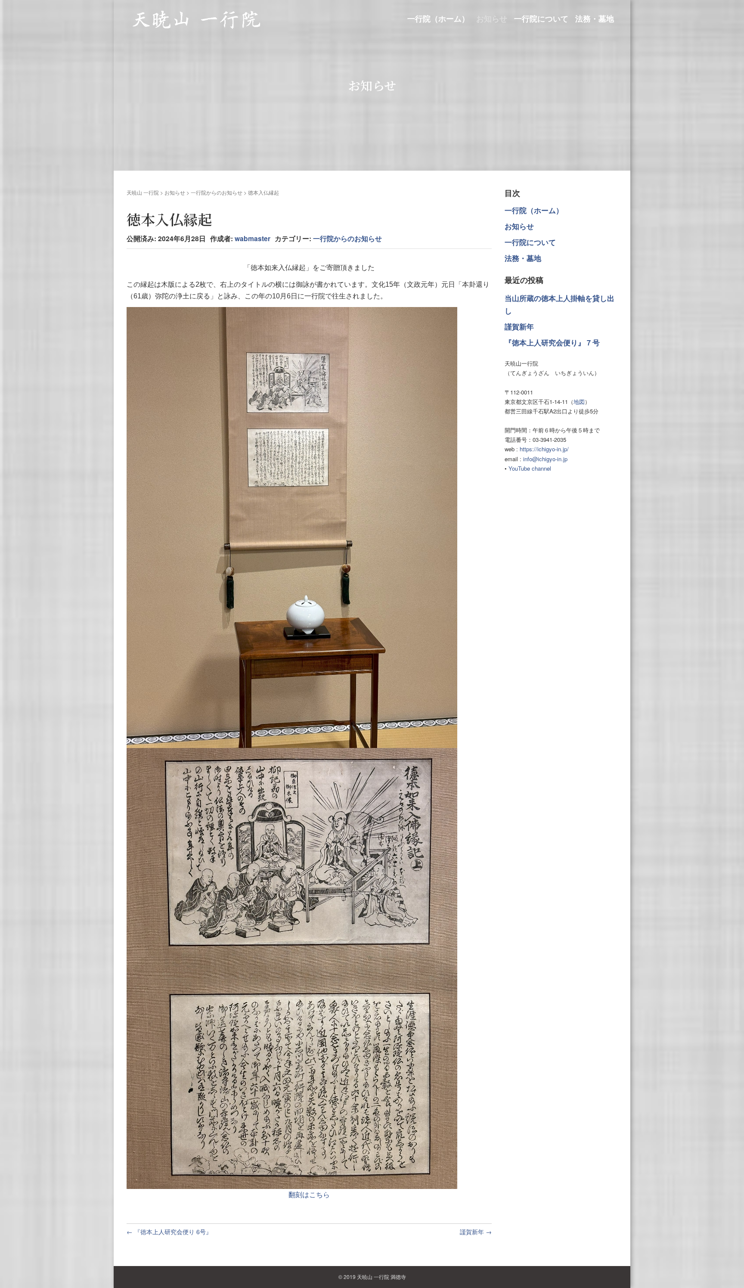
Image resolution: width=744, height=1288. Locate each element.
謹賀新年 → (476, 1231)
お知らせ (491, 19)
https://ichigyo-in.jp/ (544, 449)
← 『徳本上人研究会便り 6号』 (169, 1231)
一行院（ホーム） (438, 19)
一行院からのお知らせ (216, 192)
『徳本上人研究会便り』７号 (552, 342)
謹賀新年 (519, 326)
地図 (579, 401)
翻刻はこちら (309, 1194)
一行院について (541, 19)
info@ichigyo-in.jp (545, 459)
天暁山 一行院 (143, 192)
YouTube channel (529, 468)
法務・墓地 (594, 19)
